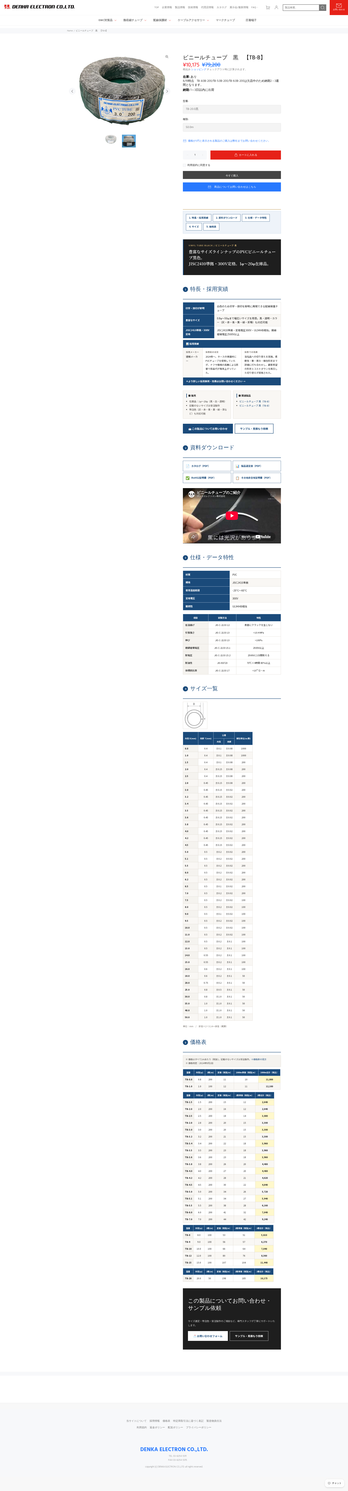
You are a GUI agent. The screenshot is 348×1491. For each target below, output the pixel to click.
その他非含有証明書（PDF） (253, 477)
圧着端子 (251, 20)
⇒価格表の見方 (258, 1059)
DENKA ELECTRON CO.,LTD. (174, 1449)
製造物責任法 (214, 1421)
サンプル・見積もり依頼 (254, 428)
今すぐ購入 (232, 176)
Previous (72, 91)
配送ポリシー (175, 1428)
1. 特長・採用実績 (198, 217)
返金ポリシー (157, 1428)
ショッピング (198, 69)
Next (166, 91)
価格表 (166, 1421)
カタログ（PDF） (198, 465)
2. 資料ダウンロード (226, 217)
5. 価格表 (211, 226)
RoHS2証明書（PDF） (201, 477)
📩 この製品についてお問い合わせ (207, 428)
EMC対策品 (106, 20)
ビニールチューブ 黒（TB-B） (255, 401)
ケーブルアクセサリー (191, 20)
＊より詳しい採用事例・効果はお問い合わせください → (215, 381)
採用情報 (155, 1421)
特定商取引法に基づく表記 (188, 1421)
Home (70, 31)
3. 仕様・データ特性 (256, 217)
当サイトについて (136, 1421)
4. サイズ (194, 226)
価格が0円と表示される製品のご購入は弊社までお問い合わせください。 (229, 141)
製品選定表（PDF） (248, 465)
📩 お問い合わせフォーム (207, 1336)
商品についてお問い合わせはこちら (235, 187)
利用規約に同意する (198, 165)
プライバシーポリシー (198, 1428)
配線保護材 (160, 20)
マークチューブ (225, 20)
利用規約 (142, 1428)
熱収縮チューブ (132, 20)
